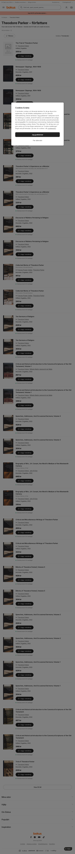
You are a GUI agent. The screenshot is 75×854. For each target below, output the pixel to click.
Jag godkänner (37, 135)
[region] (37, 124)
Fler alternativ (37, 140)
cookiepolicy (52, 128)
